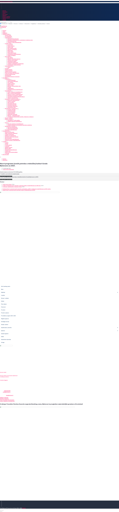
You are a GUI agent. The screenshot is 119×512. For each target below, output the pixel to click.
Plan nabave (4, 304)
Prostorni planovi (5, 312)
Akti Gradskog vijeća (5, 286)
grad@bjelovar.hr (6, 392)
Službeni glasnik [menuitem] (6, 17)
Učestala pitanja (41, 23)
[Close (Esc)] (0, 510)
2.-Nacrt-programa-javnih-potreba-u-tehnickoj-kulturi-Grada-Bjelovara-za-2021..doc (21, 185)
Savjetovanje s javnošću (6, 327)
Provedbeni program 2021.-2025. (8, 315)
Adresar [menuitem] (4, 10)
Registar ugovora (5, 318)
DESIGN (24, 508)
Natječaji (3, 292)
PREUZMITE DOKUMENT (6, 179)
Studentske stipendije (6, 339)
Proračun (3, 309)
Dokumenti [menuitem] (4, 11)
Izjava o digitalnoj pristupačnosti (7, 401)
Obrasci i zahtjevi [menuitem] (6, 16)
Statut (2, 336)
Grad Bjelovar (3, 27)
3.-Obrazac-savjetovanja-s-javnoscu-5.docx (12, 186)
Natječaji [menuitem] (4, 15)
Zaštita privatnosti (4, 397)
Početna (4, 158)
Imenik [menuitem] (4, 13)
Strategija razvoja (5, 321)
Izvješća (3, 295)
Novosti (10, 23)
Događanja (33, 23)
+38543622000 (7, 390)
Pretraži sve (4, 23)
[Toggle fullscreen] (1, 510)
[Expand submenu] (10, 34)
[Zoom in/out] (2, 510)
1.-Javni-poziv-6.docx (7, 184)
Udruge (2, 342)
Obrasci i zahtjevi (5, 298)
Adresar (21, 23)
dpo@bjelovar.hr (9, 395)
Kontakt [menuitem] (4, 20)
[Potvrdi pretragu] (11, 22)
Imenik (48, 23)
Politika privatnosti (4, 398)
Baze (2, 289)
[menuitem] (4, 30)
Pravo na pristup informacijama (7, 399)
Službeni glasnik (4, 333)
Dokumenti (27, 23)
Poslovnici (3, 307)
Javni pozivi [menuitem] (5, 14)
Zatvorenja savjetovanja (8, 169)
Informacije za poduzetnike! (6, 1)
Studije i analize (4, 324)
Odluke (2, 301)
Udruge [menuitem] (4, 19)
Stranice (16, 23)
